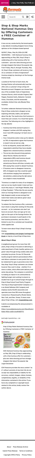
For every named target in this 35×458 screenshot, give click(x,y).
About (9, 447)
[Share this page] (32, 17)
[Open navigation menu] (3, 17)
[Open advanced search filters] (27, 17)
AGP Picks (4, 3)
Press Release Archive (20, 447)
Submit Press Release (10, 451)
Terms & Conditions (25, 451)
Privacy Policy (27, 455)
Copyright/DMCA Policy (12, 455)
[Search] (23, 17)
